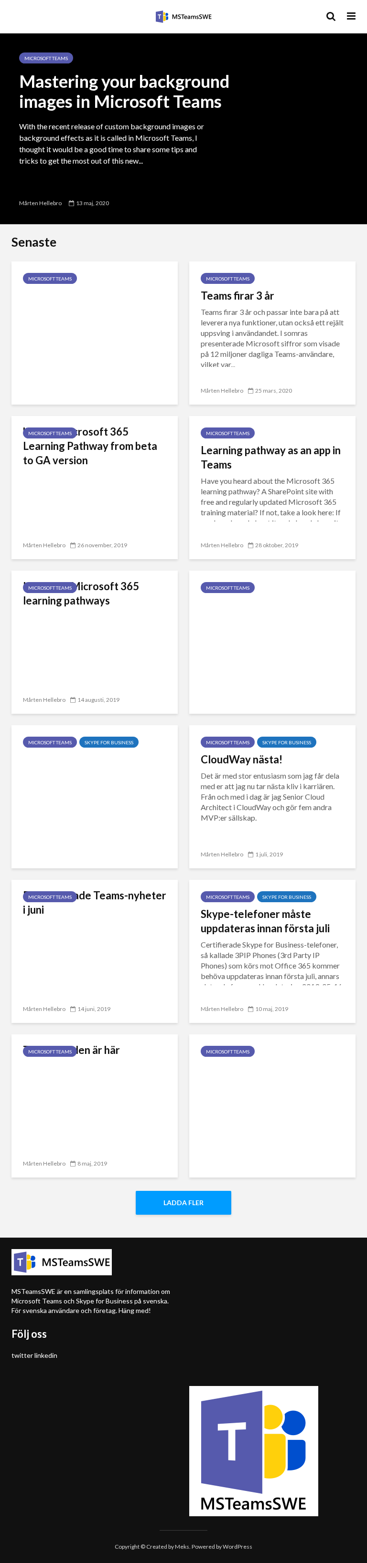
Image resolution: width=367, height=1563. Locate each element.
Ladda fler (183, 1202)
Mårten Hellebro (40, 203)
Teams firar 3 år (237, 295)
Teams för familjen (67, 295)
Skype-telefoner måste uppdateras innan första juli (265, 921)
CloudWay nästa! (241, 759)
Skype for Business (109, 742)
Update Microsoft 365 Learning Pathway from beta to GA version (90, 446)
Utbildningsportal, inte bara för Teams (265, 611)
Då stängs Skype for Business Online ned (92, 766)
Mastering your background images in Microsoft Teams (124, 91)
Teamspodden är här (71, 1049)
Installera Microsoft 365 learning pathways (81, 593)
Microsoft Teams (46, 58)
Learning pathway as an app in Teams (271, 457)
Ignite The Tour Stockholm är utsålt (269, 1075)
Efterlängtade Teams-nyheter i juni (94, 902)
